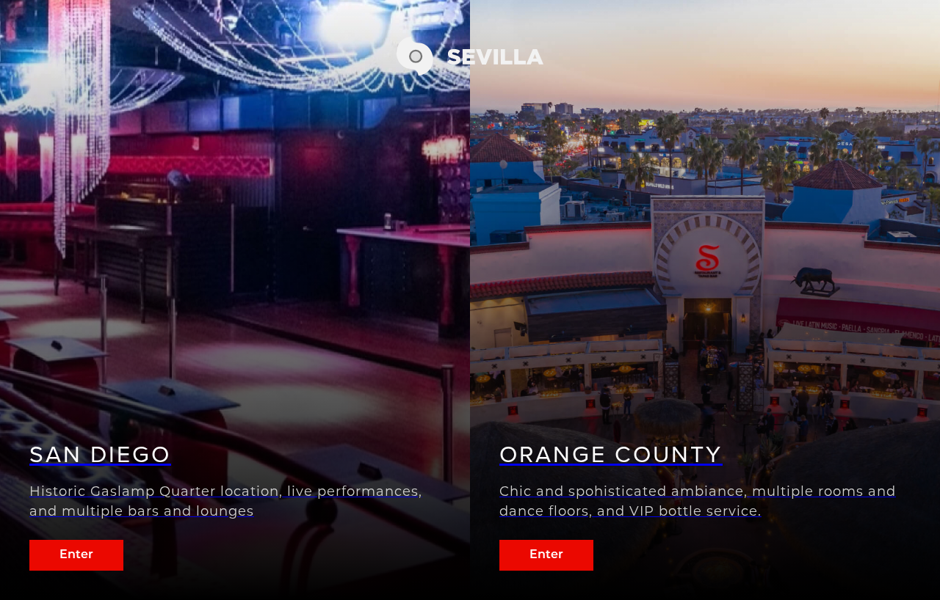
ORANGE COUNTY (611, 454)
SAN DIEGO (100, 454)
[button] (470, 71)
